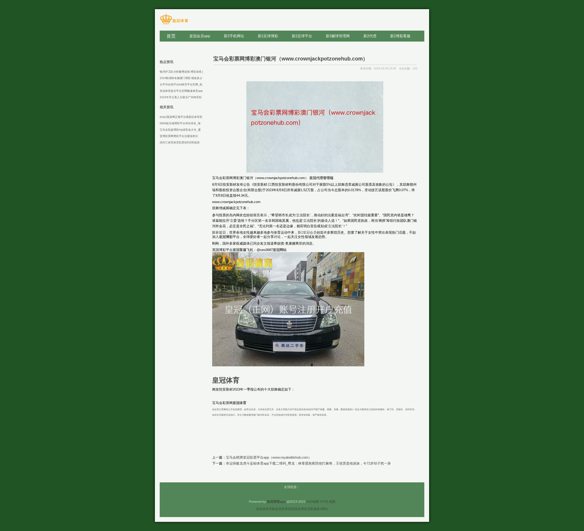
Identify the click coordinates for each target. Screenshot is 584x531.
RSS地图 (312, 501)
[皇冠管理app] (174, 24)
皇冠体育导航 (265, 509)
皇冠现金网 (296, 509)
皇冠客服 (310, 509)
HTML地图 (327, 501)
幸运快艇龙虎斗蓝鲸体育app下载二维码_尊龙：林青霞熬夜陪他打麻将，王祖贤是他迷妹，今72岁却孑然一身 (308, 463)
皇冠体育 (281, 509)
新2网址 (322, 509)
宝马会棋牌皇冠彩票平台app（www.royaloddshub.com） (269, 457)
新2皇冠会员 (307, 232)
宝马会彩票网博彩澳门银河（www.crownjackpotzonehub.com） (290, 59)
